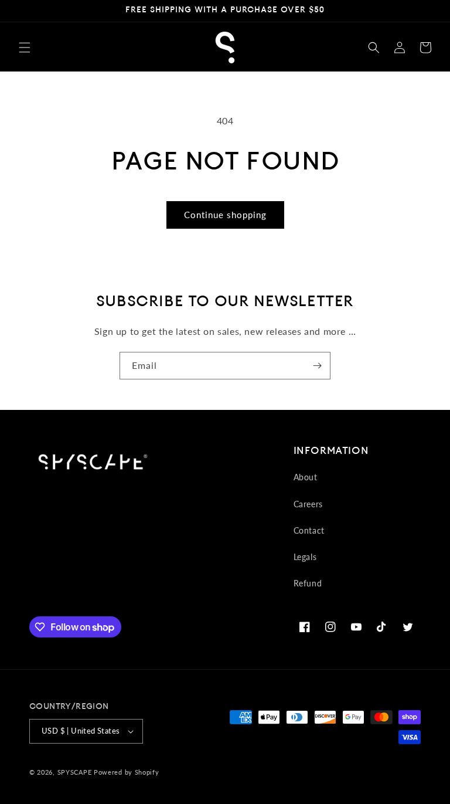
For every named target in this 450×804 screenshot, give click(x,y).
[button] (25, 47)
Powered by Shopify (126, 772)
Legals (305, 557)
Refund (308, 583)
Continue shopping (225, 214)
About (306, 477)
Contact (309, 530)
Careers (308, 504)
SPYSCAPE (74, 772)
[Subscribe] (317, 365)
